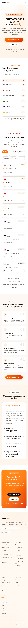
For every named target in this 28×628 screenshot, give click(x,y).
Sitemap (18, 624)
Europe (21, 151)
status (16, 528)
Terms (7, 624)
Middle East (7, 158)
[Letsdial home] (5, 2)
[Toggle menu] (25, 2)
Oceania (21, 155)
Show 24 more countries (13, 278)
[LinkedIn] (6, 532)
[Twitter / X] (2, 532)
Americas (13, 151)
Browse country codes (13, 39)
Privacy (3, 624)
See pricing (14, 44)
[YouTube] (9, 532)
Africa (13, 155)
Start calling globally (13, 377)
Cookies (12, 624)
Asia (5, 155)
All (4, 151)
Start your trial (13, 494)
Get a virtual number (20, 119)
